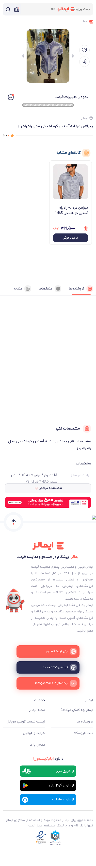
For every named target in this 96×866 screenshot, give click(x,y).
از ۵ (6, 135)
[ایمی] (15, 601)
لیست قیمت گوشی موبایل (26, 721)
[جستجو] (8, 9)
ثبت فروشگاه (83, 733)
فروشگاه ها (85, 721)
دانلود (48, 758)
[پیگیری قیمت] (84, 50)
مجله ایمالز (37, 710)
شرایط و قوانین (34, 733)
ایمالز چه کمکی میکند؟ (77, 710)
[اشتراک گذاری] (84, 62)
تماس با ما (37, 744)
